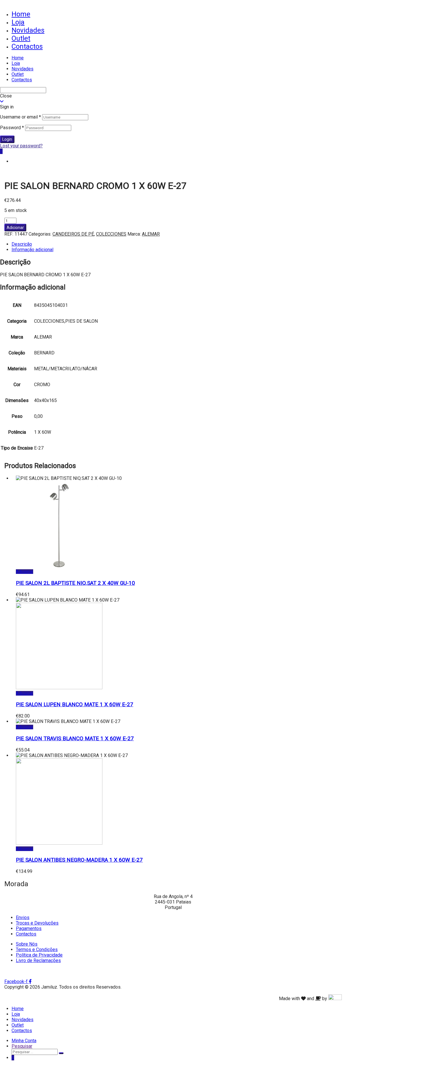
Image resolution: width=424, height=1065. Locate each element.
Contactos (27, 46)
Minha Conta (24, 1040)
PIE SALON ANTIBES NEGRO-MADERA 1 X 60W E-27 (79, 860)
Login (7, 139)
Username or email (20, 117)
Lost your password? (21, 146)
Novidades (28, 30)
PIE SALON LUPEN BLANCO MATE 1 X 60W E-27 (74, 704)
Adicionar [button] (24, 571)
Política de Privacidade (39, 955)
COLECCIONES (111, 234)
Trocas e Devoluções (37, 923)
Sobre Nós (26, 944)
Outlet (21, 38)
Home (21, 14)
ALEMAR (151, 234)
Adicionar (15, 227)
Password (12, 127)
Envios (22, 917)
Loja (18, 22)
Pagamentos (29, 928)
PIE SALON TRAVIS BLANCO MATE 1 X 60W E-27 (75, 738)
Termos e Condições (37, 949)
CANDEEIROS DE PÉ (73, 234)
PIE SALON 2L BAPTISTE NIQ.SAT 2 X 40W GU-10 (75, 583)
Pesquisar (22, 1046)
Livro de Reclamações (38, 960)
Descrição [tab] (22, 244)
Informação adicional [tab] (32, 249)
